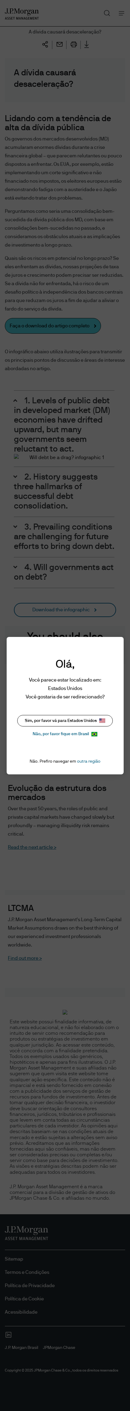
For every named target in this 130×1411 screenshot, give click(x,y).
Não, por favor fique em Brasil (61, 734)
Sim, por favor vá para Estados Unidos (61, 721)
